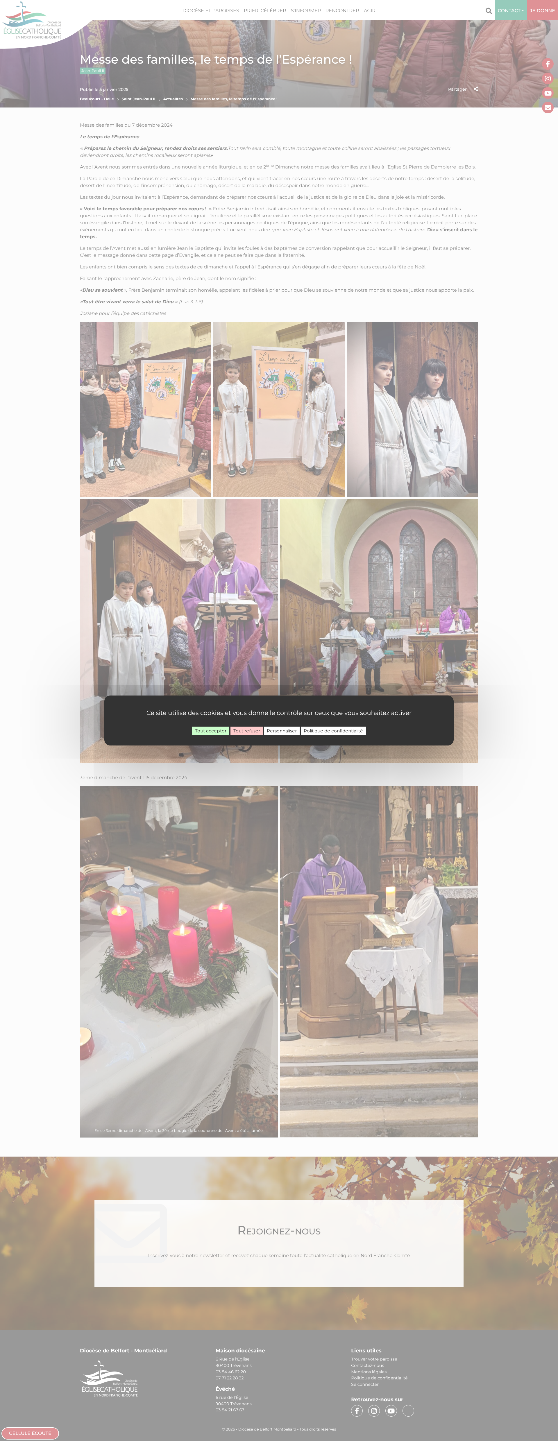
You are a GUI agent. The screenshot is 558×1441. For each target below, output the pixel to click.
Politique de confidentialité (333, 731)
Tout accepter (210, 731)
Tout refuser (246, 731)
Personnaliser (282, 731)
